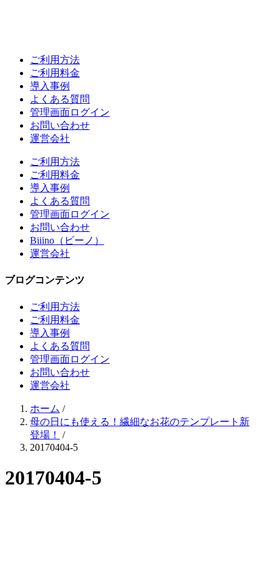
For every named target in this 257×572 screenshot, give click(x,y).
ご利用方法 (55, 59)
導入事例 (50, 86)
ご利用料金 (55, 73)
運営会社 (50, 138)
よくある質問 (60, 99)
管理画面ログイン (70, 112)
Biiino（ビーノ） (67, 240)
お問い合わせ (60, 125)
